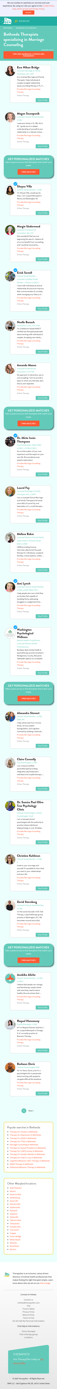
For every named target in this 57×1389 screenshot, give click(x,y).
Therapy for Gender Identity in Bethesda (27, 1154)
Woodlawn (14, 1246)
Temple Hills (15, 1226)
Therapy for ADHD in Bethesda (23, 1138)
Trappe (13, 1233)
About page (45, 1283)
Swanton (14, 1214)
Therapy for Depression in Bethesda (25, 1135)
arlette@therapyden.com (29, 1302)
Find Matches (29, 172)
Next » (31, 1110)
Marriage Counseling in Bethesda (24, 1144)
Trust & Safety (29, 1308)
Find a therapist (28, 1331)
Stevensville (15, 1204)
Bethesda (8, 28)
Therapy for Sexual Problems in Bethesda (28, 1148)
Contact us (28, 1299)
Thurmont (14, 1230)
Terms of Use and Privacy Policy (30, 9)
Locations (28, 1337)
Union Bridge (15, 1236)
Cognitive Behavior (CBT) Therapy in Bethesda (30, 1160)
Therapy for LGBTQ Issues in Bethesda (26, 1151)
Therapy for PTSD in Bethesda (23, 1141)
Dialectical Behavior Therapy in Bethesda (27, 1167)
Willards (13, 1243)
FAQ (28, 1305)
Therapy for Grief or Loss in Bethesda (26, 1157)
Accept (28, 13)
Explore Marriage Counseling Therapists (28, 55)
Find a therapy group (28, 1334)
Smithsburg (15, 1197)
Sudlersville (15, 1207)
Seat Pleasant (16, 1188)
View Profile (42, 100)
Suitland (13, 1210)
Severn (13, 1191)
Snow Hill (14, 1201)
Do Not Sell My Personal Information (28, 1321)
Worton (13, 1249)
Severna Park (15, 1194)
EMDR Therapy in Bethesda (21, 1164)
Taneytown (15, 1223)
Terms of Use (28, 1318)
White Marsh (15, 1239)
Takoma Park (15, 1220)
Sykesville (14, 1217)
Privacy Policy (28, 1312)
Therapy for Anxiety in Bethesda (24, 1131)
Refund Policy (28, 1315)
